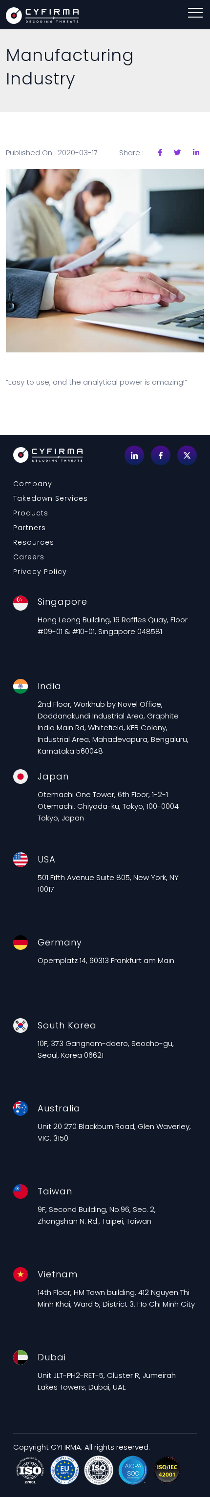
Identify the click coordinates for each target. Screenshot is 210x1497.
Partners (29, 528)
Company (32, 484)
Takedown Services (50, 498)
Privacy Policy (40, 571)
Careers (28, 557)
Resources (33, 542)
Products (30, 513)
